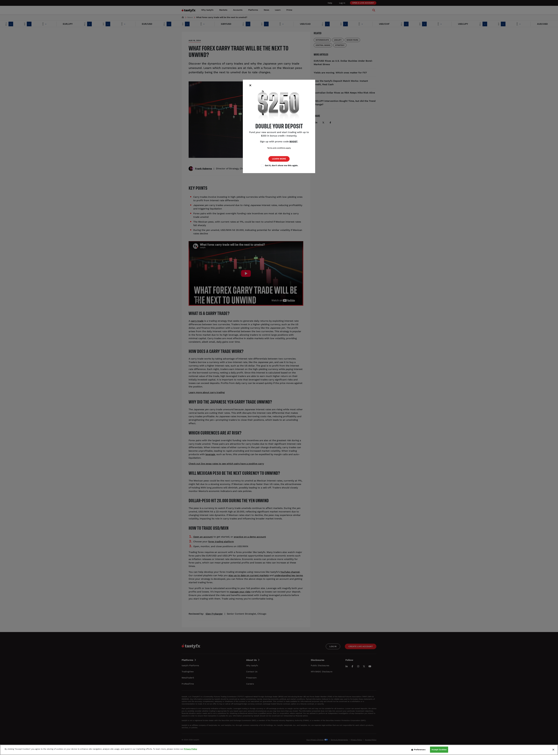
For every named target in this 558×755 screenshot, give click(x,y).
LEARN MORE (279, 159)
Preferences (419, 749)
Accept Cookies (439, 749)
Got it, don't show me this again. (281, 165)
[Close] (553, 749)
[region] (279, 750)
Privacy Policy (190, 749)
